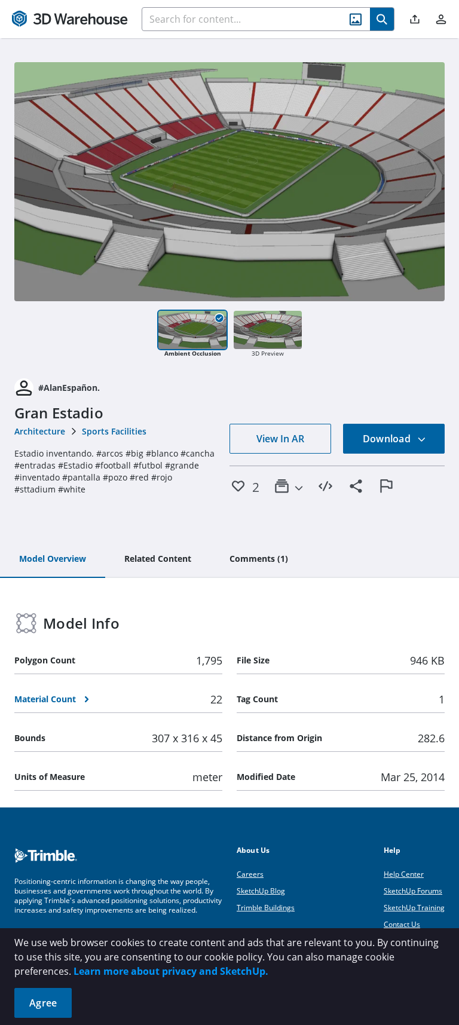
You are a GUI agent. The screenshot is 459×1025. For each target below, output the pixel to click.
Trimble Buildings (266, 907)
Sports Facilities (114, 431)
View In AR (280, 438)
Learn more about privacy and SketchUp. (171, 971)
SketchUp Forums (413, 891)
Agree (43, 1002)
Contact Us (402, 924)
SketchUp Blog (261, 891)
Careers (250, 874)
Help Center (404, 874)
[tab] (52, 559)
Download (388, 438)
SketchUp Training (414, 907)
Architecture (39, 431)
